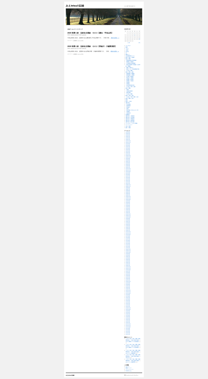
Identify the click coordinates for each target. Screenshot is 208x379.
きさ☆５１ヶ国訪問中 (130, 353)
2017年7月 (128, 239)
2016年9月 (128, 253)
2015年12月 (128, 266)
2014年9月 (128, 283)
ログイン (128, 366)
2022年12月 (128, 155)
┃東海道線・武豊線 (130, 75)
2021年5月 (128, 177)
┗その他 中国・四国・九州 (132, 96)
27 (139, 39)
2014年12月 (128, 281)
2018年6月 (128, 222)
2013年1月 (128, 306)
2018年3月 (128, 227)
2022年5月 (128, 164)
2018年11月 (128, 215)
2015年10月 (128, 269)
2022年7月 (128, 161)
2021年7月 (128, 176)
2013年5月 (128, 300)
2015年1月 (128, 280)
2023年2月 (128, 154)
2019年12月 (128, 196)
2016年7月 (128, 256)
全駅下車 (128, 102)
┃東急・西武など (129, 67)
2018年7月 (128, 221)
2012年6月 (128, 315)
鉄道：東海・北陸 (129, 72)
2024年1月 (128, 139)
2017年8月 (128, 237)
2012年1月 (128, 322)
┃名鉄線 (128, 83)
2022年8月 (128, 159)
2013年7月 (128, 297)
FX (126, 53)
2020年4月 (128, 193)
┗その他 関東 (129, 70)
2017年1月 (128, 247)
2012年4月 (128, 318)
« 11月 (128, 42)
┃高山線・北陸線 (129, 77)
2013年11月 (128, 291)
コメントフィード (129, 369)
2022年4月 (128, 165)
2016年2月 (128, 263)
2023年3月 (128, 152)
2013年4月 (128, 302)
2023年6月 (128, 148)
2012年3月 (128, 319)
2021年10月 (128, 171)
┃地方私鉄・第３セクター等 (132, 110)
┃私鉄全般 (128, 92)
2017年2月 (128, 246)
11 (134, 35)
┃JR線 (127, 89)
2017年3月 (128, 244)
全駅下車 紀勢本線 (130, 120)
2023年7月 (128, 146)
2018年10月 (128, 217)
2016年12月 (128, 249)
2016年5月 (128, 259)
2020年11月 (128, 186)
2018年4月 (128, 225)
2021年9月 (128, 173)
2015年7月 (128, 271)
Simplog (127, 51)
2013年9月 (128, 294)
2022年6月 (128, 162)
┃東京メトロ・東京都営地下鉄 (132, 69)
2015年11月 (128, 268)
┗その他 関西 (129, 94)
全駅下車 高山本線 (130, 121)
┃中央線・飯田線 (129, 76)
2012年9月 (128, 310)
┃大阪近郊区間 (129, 91)
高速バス (128, 54)
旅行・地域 (128, 127)
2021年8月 (128, 174)
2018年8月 (128, 220)
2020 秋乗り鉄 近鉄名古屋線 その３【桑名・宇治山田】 (90, 32)
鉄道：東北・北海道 (130, 57)
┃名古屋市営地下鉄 (130, 85)
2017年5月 (128, 242)
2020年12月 (128, 184)
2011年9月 (128, 328)
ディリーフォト (129, 124)
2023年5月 (128, 149)
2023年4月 (128, 151)
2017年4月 (128, 243)
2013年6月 (128, 299)
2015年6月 (128, 272)
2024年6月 (128, 132)
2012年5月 (128, 316)
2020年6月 (128, 190)
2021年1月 (128, 183)
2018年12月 (128, 214)
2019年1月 (128, 212)
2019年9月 (128, 201)
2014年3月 (128, 285)
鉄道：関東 (128, 58)
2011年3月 (128, 332)
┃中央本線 (128, 104)
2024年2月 (128, 138)
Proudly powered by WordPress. (132, 375)
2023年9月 (128, 143)
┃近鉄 (127, 108)
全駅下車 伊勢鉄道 (130, 118)
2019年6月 (128, 205)
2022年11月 (128, 157)
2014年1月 (128, 288)
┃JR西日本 (128, 113)
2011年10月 (128, 326)
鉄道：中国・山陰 (129, 95)
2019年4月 (128, 208)
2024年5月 (128, 133)
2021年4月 (128, 179)
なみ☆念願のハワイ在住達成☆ (132, 341)
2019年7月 (128, 203)
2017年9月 (128, 236)
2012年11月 (128, 307)
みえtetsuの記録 (75, 5)
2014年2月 (128, 287)
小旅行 (127, 50)
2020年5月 (128, 192)
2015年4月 (128, 275)
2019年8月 (128, 202)
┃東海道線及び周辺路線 (131, 60)
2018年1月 (128, 230)
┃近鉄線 (75, 40)
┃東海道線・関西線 (130, 73)
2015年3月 (128, 277)
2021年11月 (128, 170)
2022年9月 (128, 158)
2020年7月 (128, 189)
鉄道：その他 (128, 101)
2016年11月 (128, 250)
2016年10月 (128, 252)
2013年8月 (128, 296)
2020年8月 (128, 187)
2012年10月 (128, 309)
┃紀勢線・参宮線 (129, 79)
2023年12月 (128, 140)
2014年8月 (128, 284)
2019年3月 (128, 209)
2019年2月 (128, 211)
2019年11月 (128, 198)
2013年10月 (128, 293)
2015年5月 (128, 274)
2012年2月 (128, 321)
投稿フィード (128, 368)
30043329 (128, 357)
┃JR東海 (128, 111)
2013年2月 (128, 305)
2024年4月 (128, 135)
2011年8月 (128, 329)
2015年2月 (128, 278)
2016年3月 (128, 262)
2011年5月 (128, 331)
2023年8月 (128, 145)
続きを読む (115, 38)
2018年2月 (128, 228)
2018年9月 (128, 218)
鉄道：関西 (128, 88)
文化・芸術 (128, 126)
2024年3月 (128, 136)
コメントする (80, 40)
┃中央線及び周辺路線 (130, 63)
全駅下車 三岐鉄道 (130, 116)
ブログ (127, 48)
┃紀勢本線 (128, 105)
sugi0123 (84, 34)
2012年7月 (128, 313)
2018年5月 (128, 224)
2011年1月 (128, 334)
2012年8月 (128, 312)
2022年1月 (128, 167)
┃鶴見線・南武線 (129, 61)
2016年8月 (128, 255)
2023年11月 (128, 142)
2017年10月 (128, 234)
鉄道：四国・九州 (129, 98)
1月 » (139, 42)
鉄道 (127, 99)
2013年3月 (128, 303)
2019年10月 (128, 199)
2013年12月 (128, 290)
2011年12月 (128, 324)
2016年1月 (128, 265)
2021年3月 (128, 180)
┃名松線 (128, 107)
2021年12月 (128, 168)
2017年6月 (128, 240)
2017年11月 (128, 233)
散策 (127, 47)
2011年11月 (128, 325)
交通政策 (128, 114)
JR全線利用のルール (130, 55)
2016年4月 (128, 261)
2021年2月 (128, 181)
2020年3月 (128, 195)
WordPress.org (128, 370)
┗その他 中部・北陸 (130, 86)
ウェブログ (128, 45)
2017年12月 (128, 231)
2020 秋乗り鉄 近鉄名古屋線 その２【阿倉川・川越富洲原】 (91, 46)
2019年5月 (128, 206)
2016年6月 (128, 258)
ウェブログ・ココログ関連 (131, 123)
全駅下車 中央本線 (130, 117)
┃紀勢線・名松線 (129, 80)
